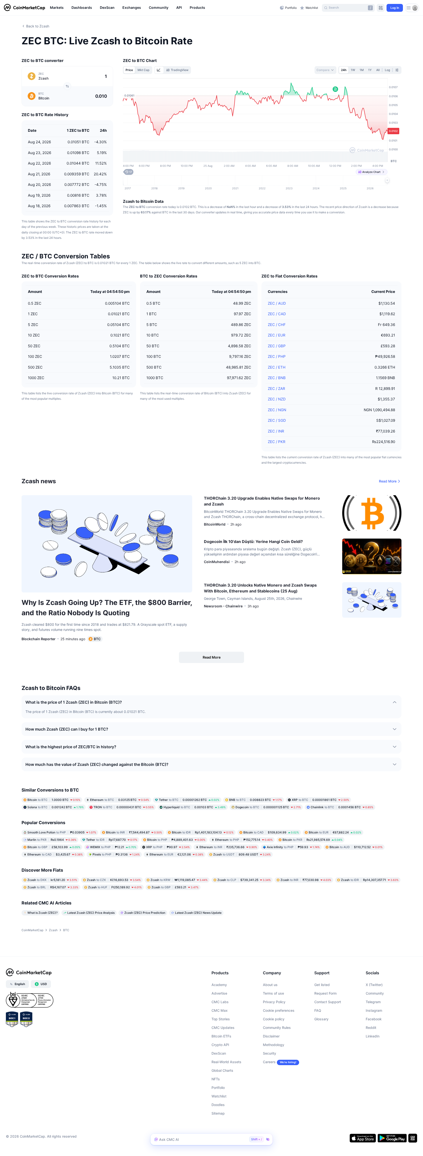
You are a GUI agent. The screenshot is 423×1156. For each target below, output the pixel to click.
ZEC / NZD (277, 399)
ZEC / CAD (277, 314)
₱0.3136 (116, 854)
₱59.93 (293, 847)
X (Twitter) (374, 985)
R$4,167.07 (52, 887)
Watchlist (219, 1096)
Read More (388, 481)
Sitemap (218, 1113)
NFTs (216, 1079)
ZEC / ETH (276, 367)
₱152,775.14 (244, 840)
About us (270, 985)
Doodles (218, 1105)
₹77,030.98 (306, 880)
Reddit (371, 1027)
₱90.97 (168, 847)
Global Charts (222, 1070)
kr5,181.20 (52, 880)
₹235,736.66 (228, 847)
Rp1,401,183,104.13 (203, 832)
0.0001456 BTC (342, 807)
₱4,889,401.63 (176, 840)
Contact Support (327, 1002)
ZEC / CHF (277, 324)
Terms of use (273, 993)
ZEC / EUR (276, 335)
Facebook (374, 1019)
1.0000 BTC (53, 800)
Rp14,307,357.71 (370, 880)
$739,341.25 (244, 880)
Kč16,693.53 (114, 880)
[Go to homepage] (24, 7)
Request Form (325, 993)
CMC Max (220, 1010)
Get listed (322, 985)
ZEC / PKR (276, 441)
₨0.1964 (51, 840)
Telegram (373, 1002)
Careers (269, 1062)
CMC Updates (223, 1027)
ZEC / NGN (277, 410)
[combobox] (325, 70)
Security (269, 1053)
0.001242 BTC (55, 807)
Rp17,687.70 (111, 840)
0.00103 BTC (195, 807)
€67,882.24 (335, 832)
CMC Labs (220, 1002)
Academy (219, 985)
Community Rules (277, 1027)
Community (375, 993)
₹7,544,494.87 (134, 832)
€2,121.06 (176, 854)
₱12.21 (113, 847)
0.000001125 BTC (268, 807)
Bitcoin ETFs (221, 1036)
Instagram (374, 1010)
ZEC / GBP (277, 346)
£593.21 (175, 887)
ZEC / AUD (277, 303)
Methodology (273, 1045)
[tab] (159, 70)
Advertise (219, 993)
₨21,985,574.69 (312, 840)
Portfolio (218, 1087)
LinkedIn (372, 1036)
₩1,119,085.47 (179, 880)
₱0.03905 (61, 832)
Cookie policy (273, 1019)
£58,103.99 (53, 847)
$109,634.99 (271, 832)
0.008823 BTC (255, 800)
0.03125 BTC (119, 800)
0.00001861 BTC (320, 800)
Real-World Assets (226, 1062)
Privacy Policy (274, 1002)
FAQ (317, 1010)
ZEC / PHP (277, 356)
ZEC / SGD (277, 420)
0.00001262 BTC (189, 800)
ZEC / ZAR (276, 388)
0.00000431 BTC (124, 807)
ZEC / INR (276, 431)
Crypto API (220, 1045)
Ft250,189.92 (115, 887)
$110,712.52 (356, 847)
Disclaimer (271, 1036)
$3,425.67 (55, 854)
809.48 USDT (242, 854)
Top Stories (221, 1019)
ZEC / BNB (277, 377)
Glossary (321, 1019)
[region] (163, 8)
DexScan (219, 1053)
